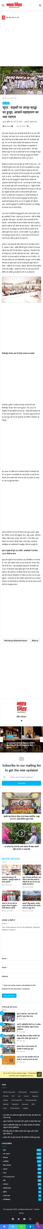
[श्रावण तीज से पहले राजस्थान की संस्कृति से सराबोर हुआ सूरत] (8, 1049)
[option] (21, 739)
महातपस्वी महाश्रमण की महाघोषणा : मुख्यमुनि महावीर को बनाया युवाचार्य (11, 879)
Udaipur (25, 1108)
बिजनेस (5, 1158)
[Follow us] (39, 1074)
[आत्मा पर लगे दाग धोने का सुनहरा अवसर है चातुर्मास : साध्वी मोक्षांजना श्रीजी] (11, 896)
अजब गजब (6, 1196)
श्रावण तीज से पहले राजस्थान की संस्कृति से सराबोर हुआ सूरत (21, 1137)
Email (4, 967)
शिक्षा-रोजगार (7, 1165)
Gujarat (5, 1100)
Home (6, 98)
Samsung (25, 1104)
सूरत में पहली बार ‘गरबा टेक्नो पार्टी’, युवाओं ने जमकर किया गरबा (22, 1121)
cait (19, 1096)
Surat (35, 640)
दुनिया (5, 1192)
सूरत (4, 1150)
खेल (4, 1180)
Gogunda (35, 1096)
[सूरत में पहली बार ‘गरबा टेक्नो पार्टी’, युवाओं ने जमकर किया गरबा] (8, 1017)
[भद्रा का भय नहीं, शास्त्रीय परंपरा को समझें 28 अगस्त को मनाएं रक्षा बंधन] (8, 1060)
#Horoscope (23, 1092)
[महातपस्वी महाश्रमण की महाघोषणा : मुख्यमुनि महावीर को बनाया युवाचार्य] (11, 870)
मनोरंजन (5, 1184)
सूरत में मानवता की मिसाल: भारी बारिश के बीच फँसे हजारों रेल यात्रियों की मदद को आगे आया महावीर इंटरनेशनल (31, 880)
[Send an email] (12, 126)
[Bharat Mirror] (14, 5)
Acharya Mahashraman (16, 640)
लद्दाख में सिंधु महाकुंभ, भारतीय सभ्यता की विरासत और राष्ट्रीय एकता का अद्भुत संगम (31, 905)
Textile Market (15, 1108)
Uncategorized (8, 1177)
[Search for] (40, 6)
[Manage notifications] (37, 1224)
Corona (26, 1096)
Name (5, 958)
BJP (13, 1096)
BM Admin (7, 126)
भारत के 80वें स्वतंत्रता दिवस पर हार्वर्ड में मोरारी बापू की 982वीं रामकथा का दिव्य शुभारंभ (20, 745)
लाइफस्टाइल (7, 1188)
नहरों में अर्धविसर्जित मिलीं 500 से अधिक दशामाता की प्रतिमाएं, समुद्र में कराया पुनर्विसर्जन (29, 1026)
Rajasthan (15, 1104)
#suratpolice (34, 1092)
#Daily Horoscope (9, 1092)
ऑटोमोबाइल (6, 1199)
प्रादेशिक (6, 1161)
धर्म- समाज (13, 98)
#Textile (5, 1096)
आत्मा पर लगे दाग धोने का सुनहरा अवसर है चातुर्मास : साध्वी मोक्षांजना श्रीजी (9, 905)
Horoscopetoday (31, 1100)
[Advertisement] (21, 41)
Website (5, 976)
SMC (33, 1104)
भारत (4, 1173)
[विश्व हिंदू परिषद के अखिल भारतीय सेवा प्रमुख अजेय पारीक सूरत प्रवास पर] (8, 1039)
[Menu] (3, 6)
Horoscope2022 (16, 1100)
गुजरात (5, 1169)
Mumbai (5, 1104)
